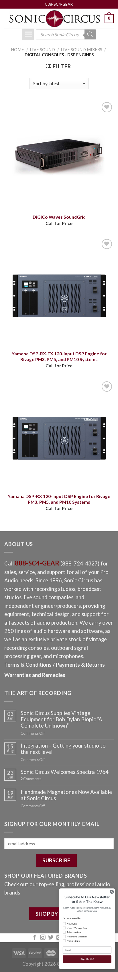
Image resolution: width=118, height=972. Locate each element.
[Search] (90, 34)
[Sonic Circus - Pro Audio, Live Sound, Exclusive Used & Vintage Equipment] (54, 19)
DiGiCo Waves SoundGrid (59, 217)
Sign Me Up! (86, 959)
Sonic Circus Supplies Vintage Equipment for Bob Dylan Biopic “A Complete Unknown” (61, 719)
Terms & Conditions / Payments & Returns (54, 665)
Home (17, 49)
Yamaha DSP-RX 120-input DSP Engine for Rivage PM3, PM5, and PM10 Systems (59, 499)
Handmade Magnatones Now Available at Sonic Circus (66, 795)
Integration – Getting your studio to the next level (63, 748)
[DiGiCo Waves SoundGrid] (59, 155)
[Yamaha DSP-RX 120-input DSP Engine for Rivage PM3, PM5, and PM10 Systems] (59, 434)
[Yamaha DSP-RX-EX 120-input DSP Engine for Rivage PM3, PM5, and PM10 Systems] (59, 292)
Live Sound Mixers (81, 49)
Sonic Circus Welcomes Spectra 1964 (65, 772)
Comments (31, 779)
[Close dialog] (112, 892)
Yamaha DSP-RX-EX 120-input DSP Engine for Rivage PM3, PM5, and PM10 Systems (59, 356)
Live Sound (42, 49)
